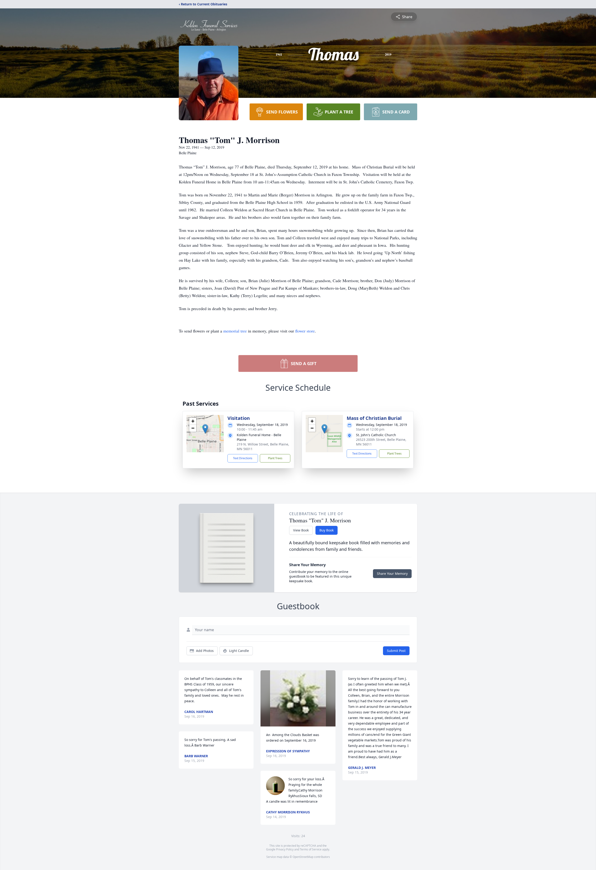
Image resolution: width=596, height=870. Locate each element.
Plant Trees (275, 458)
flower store (305, 331)
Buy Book (326, 530)
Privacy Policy (285, 849)
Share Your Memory (392, 573)
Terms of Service (311, 849)
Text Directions (242, 458)
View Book (301, 530)
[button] (205, 429)
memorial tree (235, 331)
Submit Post (396, 650)
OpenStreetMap (303, 857)
